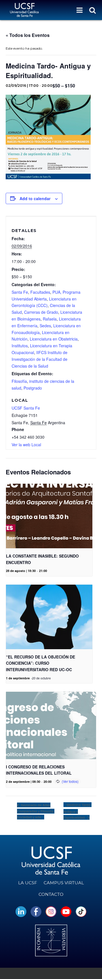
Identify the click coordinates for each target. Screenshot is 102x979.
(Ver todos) (70, 781)
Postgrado (33, 388)
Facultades (40, 292)
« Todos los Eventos (28, 35)
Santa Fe (20, 292)
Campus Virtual (64, 882)
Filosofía (19, 381)
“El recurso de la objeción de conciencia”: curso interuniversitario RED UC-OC (40, 663)
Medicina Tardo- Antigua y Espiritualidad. (77, 811)
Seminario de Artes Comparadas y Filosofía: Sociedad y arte (35, 811)
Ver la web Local (26, 444)
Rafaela (50, 319)
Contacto (51, 894)
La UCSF (27, 882)
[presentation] (49, 516)
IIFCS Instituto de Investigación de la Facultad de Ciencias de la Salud (39, 359)
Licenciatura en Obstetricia (54, 339)
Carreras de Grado (41, 312)
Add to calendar (35, 198)
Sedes (45, 325)
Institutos (20, 345)
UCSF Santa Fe (26, 408)
